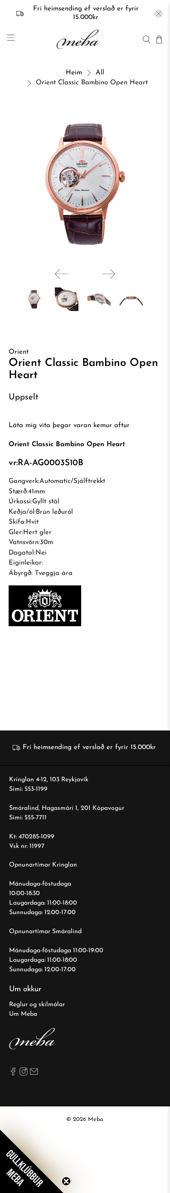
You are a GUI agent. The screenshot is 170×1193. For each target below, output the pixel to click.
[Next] (109, 274)
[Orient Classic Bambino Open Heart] (85, 184)
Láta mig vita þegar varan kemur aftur (69, 425)
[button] (31, 1161)
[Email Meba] (34, 1074)
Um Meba (23, 1014)
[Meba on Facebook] (13, 1074)
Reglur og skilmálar (37, 1004)
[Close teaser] (66, 1181)
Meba (95, 1119)
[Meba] (79, 39)
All (100, 72)
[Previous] (61, 274)
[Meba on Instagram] (23, 1074)
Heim (74, 72)
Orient (19, 352)
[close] (158, 13)
